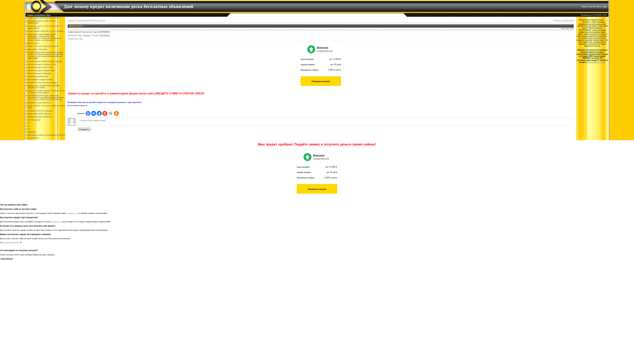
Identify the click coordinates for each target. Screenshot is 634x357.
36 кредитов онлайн (11, 242)
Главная (30, 15)
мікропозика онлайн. (595, 62)
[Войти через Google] (110, 113)
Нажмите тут (72, 213)
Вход (49, 15)
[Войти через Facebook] (99, 113)
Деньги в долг (99, 20)
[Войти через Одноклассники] (116, 113)
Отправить (84, 129)
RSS (605, 7)
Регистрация (40, 15)
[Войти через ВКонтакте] (93, 113)
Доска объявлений (84, 20)
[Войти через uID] (88, 113)
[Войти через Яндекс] (104, 113)
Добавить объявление (563, 20)
